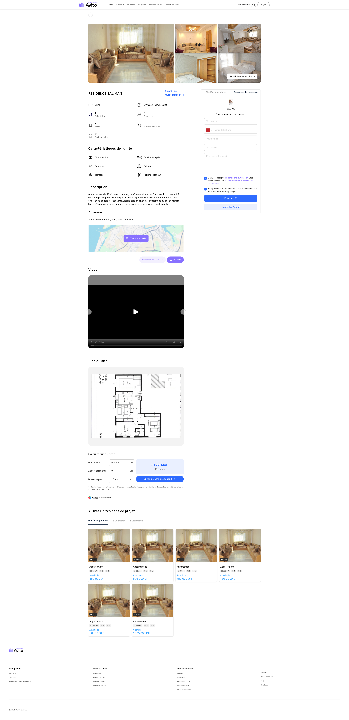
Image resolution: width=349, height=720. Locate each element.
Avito (111, 5)
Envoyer (228, 198)
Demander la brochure (150, 260)
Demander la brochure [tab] (246, 92)
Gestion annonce (183, 681)
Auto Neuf (120, 5)
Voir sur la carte (138, 238)
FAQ (262, 681)
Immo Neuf (13, 677)
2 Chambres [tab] (119, 520)
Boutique (264, 685)
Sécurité (264, 673)
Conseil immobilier (172, 5)
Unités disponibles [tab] (98, 520)
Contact (180, 673)
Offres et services (184, 690)
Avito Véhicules (99, 681)
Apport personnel (97, 470)
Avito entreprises (99, 685)
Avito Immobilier (99, 677)
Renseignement (267, 677)
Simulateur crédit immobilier (20, 681)
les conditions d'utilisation (236, 178)
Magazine (142, 5)
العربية (263, 4)
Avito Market (98, 673)
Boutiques (131, 5)
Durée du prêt (95, 479)
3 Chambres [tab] (136, 520)
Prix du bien (94, 462)
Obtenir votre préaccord (158, 479)
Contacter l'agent (231, 207)
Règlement (181, 677)
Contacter (177, 260)
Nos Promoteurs (155, 5)
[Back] (90, 15)
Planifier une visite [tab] (216, 92)
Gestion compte (183, 685)
